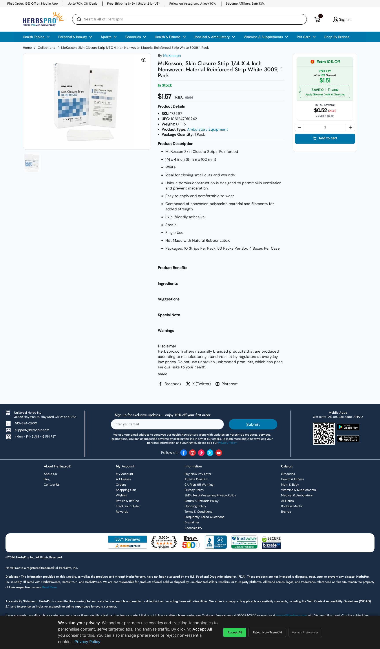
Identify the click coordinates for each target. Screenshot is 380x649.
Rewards (122, 512)
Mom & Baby (290, 485)
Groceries (288, 474)
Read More (49, 587)
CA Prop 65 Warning (199, 485)
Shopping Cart (126, 490)
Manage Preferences (305, 632)
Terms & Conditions (198, 512)
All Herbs (287, 501)
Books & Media (291, 506)
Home (27, 47)
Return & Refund (127, 501)
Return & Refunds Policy (202, 501)
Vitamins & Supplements (298, 490)
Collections (46, 47)
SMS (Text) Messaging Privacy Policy (210, 495)
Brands (286, 512)
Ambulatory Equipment (207, 129)
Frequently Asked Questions (204, 517)
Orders (121, 485)
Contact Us (52, 485)
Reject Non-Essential (267, 632)
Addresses (123, 479)
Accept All (235, 632)
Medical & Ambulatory (297, 495)
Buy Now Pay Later (198, 474)
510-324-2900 (26, 423)
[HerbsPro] (43, 19)
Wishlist (121, 495)
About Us (50, 474)
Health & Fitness (292, 479)
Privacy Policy (194, 490)
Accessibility (193, 528)
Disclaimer (192, 522)
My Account (124, 474)
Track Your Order (128, 506)
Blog (47, 479)
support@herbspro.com (32, 430)
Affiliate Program (196, 479)
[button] (317, 19)
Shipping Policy (195, 506)
